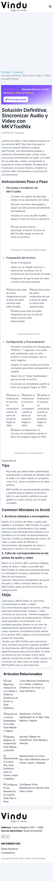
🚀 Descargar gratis (15, 99)
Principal (5, 72)
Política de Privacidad (35, 858)
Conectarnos (8, 852)
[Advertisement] (26, 40)
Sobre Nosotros (9, 848)
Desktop (17, 72)
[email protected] (33, 830)
